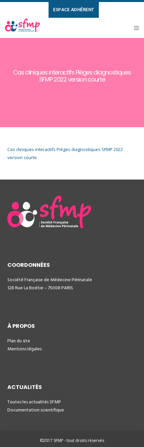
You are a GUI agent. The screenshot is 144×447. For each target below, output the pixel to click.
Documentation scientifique (35, 410)
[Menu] (134, 28)
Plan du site (18, 341)
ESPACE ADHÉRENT (73, 9)
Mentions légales (24, 349)
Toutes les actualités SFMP (34, 402)
